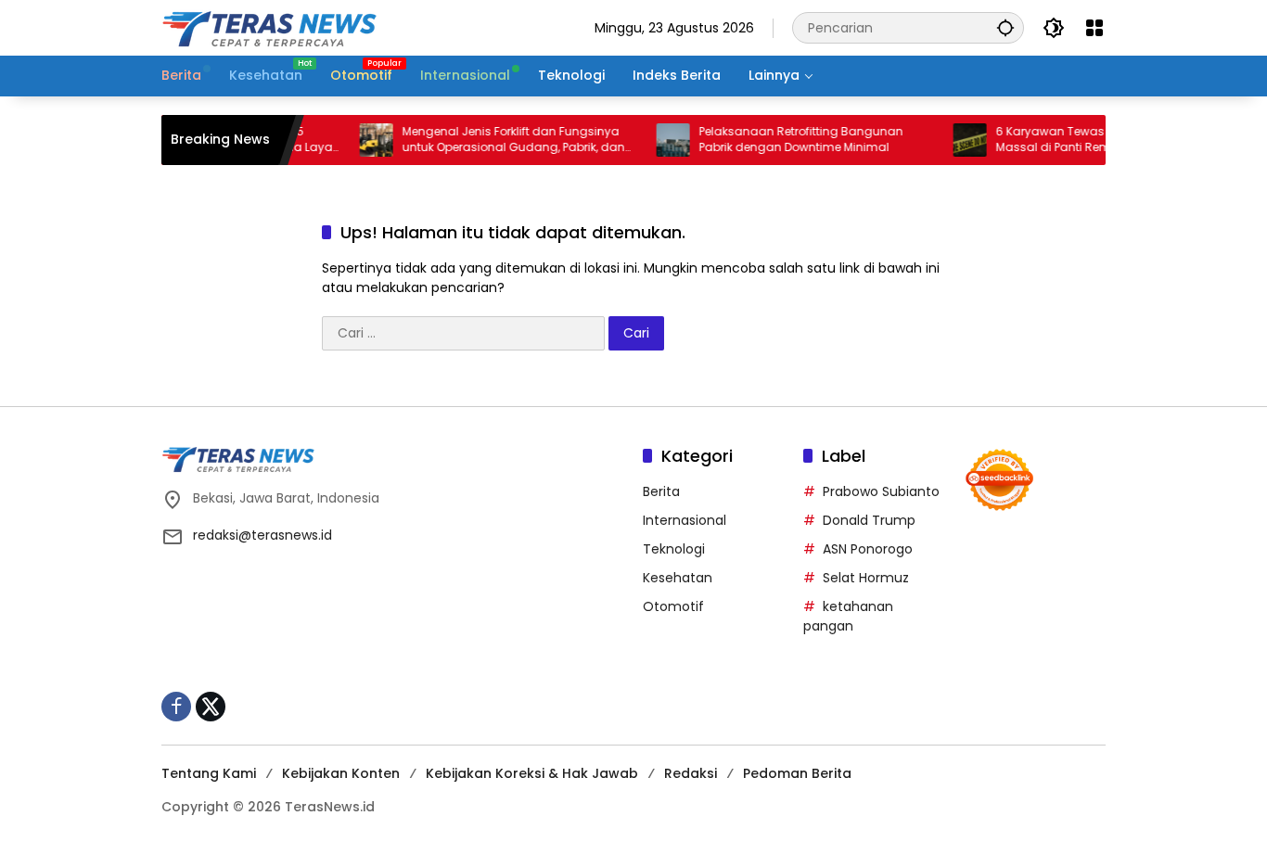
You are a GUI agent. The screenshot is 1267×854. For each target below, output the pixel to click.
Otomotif (673, 606)
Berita (661, 491)
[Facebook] (176, 706)
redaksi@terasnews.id (262, 535)
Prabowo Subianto (881, 491)
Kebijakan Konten (341, 773)
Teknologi (674, 549)
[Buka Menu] (1094, 28)
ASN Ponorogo (868, 549)
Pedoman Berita (797, 773)
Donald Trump (869, 520)
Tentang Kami (208, 773)
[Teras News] (328, 27)
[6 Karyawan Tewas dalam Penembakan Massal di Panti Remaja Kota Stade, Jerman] (957, 140)
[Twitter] (210, 706)
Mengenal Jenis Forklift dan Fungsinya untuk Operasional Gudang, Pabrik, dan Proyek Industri (501, 140)
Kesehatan (677, 577)
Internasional (684, 520)
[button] (1005, 27)
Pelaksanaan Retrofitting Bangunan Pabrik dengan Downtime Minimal (788, 139)
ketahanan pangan (848, 616)
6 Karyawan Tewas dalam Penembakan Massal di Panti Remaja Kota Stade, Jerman (1097, 140)
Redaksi (690, 773)
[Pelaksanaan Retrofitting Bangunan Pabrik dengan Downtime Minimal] (660, 140)
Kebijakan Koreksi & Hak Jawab (532, 773)
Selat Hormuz (866, 577)
